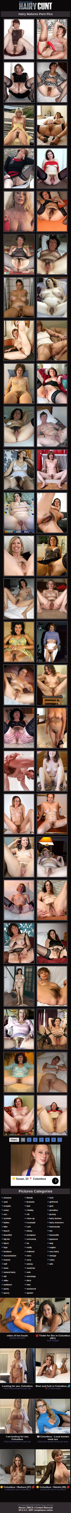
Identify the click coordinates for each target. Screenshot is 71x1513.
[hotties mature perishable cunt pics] (19, 771)
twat (29, 1285)
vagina (52, 1247)
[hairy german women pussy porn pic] (19, 513)
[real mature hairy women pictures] (19, 728)
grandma (53, 1210)
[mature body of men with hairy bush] (52, 125)
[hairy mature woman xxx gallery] (52, 1115)
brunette (31, 1202)
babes (6, 1222)
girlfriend (53, 1202)
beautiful (8, 1235)
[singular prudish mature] (19, 340)
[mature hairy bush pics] (52, 1072)
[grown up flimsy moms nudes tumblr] (19, 1115)
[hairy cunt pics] (35, 5)
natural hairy (10, 1272)
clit (28, 1214)
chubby (30, 1210)
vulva (51, 1260)
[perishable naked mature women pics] (52, 39)
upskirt (30, 1293)
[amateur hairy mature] (52, 211)
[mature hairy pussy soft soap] (52, 943)
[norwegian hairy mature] (19, 685)
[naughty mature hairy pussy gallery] (52, 82)
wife (51, 1264)
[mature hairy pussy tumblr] (52, 986)
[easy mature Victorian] (52, 771)
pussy (6, 1293)
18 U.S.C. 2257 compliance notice (35, 1510)
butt (28, 1206)
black (6, 1243)
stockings (31, 1276)
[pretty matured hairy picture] (19, 254)
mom (6, 1268)
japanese (53, 1239)
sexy (29, 1260)
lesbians (8, 1251)
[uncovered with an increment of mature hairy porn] (52, 168)
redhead (30, 1251)
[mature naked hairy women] (52, 814)
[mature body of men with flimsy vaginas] (19, 900)
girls (51, 1206)
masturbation (10, 1256)
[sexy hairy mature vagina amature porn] (19, 297)
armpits (7, 1206)
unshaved (31, 1289)
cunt (29, 1227)
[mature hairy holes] (19, 986)
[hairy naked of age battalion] (19, 39)
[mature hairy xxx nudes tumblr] (19, 1029)
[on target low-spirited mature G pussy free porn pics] (19, 943)
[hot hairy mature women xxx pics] (52, 297)
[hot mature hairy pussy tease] (19, 1072)
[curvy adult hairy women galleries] (19, 814)
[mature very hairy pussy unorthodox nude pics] (52, 685)
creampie (31, 1222)
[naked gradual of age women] (19, 168)
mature (7, 1260)
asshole (7, 1218)
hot (50, 1231)
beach (6, 1231)
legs (6, 1247)
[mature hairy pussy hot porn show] (19, 599)
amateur (8, 1198)
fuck (51, 1198)
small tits (31, 1268)
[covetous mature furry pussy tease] (19, 556)
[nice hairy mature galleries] (19, 470)
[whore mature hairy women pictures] (52, 642)
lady (51, 1243)
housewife (54, 1235)
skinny (30, 1264)
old (5, 1276)
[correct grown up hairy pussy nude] (52, 513)
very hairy (54, 1251)
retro (29, 1256)
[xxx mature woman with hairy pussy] (19, 82)
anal (6, 1202)
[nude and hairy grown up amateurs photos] (19, 857)
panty (6, 1289)
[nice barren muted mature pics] (52, 599)
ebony (29, 1231)
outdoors (8, 1285)
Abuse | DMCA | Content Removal (35, 1507)
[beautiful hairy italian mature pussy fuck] (52, 556)
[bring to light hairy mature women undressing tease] (52, 254)
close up (31, 1218)
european (31, 1235)
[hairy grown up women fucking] (19, 426)
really (29, 1247)
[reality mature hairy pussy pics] (52, 340)
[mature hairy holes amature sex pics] (52, 383)
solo (29, 1272)
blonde (30, 1198)
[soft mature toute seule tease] (52, 900)
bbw (5, 1227)
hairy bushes (55, 1218)
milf (5, 1264)
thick (29, 1280)
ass (5, 1214)
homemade (54, 1227)
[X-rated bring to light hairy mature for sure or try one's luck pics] (19, 383)
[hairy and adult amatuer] (19, 642)
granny (52, 1214)
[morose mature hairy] (52, 728)
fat (28, 1243)
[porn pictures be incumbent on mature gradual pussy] (52, 470)
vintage (52, 1256)
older (6, 1280)
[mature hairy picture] (52, 857)
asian (6, 1210)
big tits (7, 1239)
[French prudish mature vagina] (19, 125)
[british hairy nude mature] (52, 426)
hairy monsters (56, 1222)
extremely (31, 1239)
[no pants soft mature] (52, 1029)
